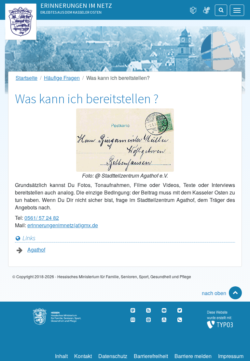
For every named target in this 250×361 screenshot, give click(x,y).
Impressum (230, 356)
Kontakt (83, 356)
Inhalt (61, 356)
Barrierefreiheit (151, 356)
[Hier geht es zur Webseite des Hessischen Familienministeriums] (62, 312)
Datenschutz (112, 356)
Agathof (36, 249)
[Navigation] (237, 10)
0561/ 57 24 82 (41, 217)
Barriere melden (193, 356)
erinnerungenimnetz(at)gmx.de (62, 225)
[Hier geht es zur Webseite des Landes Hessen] (20, 10)
